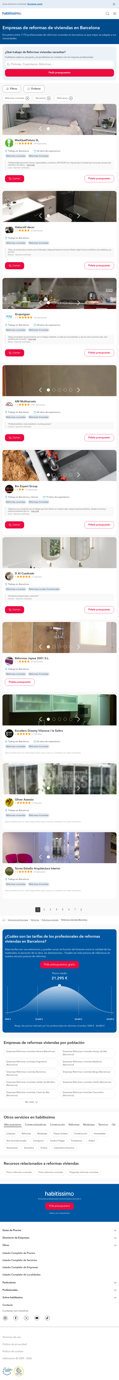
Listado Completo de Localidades (21, 1275)
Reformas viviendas (50, 920)
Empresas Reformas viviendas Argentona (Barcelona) (26, 1063)
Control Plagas (57, 1141)
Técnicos (103, 1125)
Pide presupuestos (59, 1206)
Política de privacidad (14, 1344)
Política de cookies (12, 1351)
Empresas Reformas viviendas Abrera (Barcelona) (30, 1051)
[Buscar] (107, 13)
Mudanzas (89, 1125)
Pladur (92, 1141)
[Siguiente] (78, 128)
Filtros (13, 89)
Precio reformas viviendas (19, 1172)
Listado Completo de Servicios (19, 1260)
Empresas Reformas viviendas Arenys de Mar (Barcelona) (85, 1053)
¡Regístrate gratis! (34, 4)
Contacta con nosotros (15, 1311)
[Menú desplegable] (116, 13)
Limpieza (10, 1134)
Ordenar (36, 89)
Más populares (12, 1125)
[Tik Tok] (47, 1318)
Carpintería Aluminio (64, 1148)
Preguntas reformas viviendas (83, 1172)
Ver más (29, 1102)
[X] (26, 1318)
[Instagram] (5, 1318)
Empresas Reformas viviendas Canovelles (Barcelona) (83, 1094)
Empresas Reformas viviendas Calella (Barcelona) (87, 1082)
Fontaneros (76, 1141)
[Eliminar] (27, 98)
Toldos (43, 1148)
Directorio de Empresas (18, 920)
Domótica (29, 1148)
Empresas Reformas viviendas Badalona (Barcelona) (82, 1063)
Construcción (57, 1125)
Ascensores (12, 1148)
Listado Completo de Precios (18, 1253)
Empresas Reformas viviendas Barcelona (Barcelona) (26, 1073)
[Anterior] (40, 128)
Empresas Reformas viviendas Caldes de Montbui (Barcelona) (30, 1083)
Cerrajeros (38, 1141)
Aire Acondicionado (16, 1141)
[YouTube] (37, 1318)
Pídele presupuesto (99, 178)
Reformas (35, 920)
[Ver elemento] (48, 128)
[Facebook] (16, 1318)
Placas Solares (61, 1134)
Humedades (100, 1134)
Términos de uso (11, 1337)
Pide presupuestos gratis (59, 964)
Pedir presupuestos (59, 73)
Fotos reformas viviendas (50, 1172)
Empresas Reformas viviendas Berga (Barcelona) (86, 1072)
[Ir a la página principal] (11, 14)
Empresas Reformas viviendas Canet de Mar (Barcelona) (27, 1094)
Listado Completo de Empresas (20, 1267)
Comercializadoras (35, 1125)
